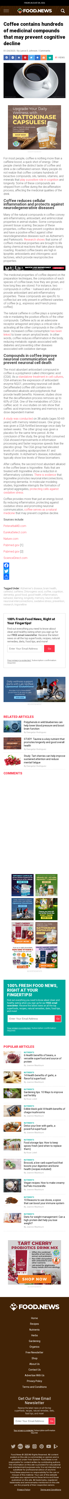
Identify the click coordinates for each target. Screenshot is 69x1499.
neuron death (52, 598)
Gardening (34, 1341)
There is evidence (45, 474)
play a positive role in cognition (39, 179)
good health (34, 594)
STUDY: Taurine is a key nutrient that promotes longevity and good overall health (44, 742)
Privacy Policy (34, 1381)
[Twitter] (34, 571)
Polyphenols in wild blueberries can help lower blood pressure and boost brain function (44, 725)
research (8, 604)
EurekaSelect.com (15, 532)
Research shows (34, 239)
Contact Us (34, 1369)
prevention (58, 601)
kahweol (8, 598)
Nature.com (11, 538)
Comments (44, 51)
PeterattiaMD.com (15, 526)
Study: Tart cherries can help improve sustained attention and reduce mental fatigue (44, 759)
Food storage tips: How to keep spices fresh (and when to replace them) (43, 1145)
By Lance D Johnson (27, 51)
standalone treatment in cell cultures (40, 376)
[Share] (34, 577)
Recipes (34, 1323)
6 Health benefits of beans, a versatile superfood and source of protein (43, 1058)
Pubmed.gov (11, 545)
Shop (35, 1358)
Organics (34, 1346)
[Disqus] (34, 821)
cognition (57, 591)
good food (21, 594)
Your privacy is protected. (19, 660)
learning (18, 598)
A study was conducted (18, 418)
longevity (29, 598)
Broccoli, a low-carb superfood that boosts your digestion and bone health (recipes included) (43, 1166)
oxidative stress (42, 601)
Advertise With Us (34, 1375)
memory (39, 598)
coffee (47, 591)
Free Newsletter (34, 1352)
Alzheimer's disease (31, 588)
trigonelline (21, 604)
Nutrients (34, 1329)
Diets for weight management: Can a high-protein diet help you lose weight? (44, 1220)
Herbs (34, 1335)
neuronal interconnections (18, 601)
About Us (34, 1364)
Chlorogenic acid (33, 591)
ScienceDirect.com (15, 558)
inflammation (49, 594)
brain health (49, 588)
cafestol (8, 591)
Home (34, 1318)
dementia (9, 594)
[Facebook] (34, 565)
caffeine (18, 591)
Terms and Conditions (34, 1386)
